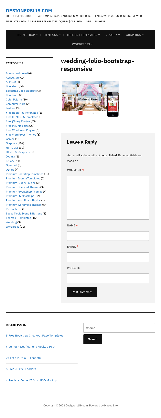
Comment (75, 170)
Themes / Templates (82, 35)
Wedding (11, 222)
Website (73, 268)
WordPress (81, 44)
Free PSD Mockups (17, 126)
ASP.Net (11, 82)
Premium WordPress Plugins (23, 200)
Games (10, 139)
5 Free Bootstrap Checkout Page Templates (34, 335)
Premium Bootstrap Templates (24, 174)
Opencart (11, 165)
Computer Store (16, 104)
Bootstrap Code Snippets (21, 90)
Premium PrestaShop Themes (24, 191)
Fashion (11, 108)
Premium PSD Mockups (20, 196)
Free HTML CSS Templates (22, 117)
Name (72, 225)
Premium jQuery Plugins (21, 183)
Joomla (10, 156)
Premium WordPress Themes (24, 204)
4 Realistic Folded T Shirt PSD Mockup (31, 380)
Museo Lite (111, 405)
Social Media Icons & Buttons (24, 213)
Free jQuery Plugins (18, 121)
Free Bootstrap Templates (22, 112)
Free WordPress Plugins (20, 130)
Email (72, 246)
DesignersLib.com (29, 10)
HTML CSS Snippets (18, 152)
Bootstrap (26, 35)
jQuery (111, 35)
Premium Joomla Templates (23, 178)
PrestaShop (13, 209)
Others (10, 169)
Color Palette (14, 99)
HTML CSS (51, 35)
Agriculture (13, 77)
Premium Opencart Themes (23, 187)
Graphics (133, 35)
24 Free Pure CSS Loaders (23, 358)
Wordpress (12, 226)
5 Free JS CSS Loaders (21, 369)
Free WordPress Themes (21, 134)
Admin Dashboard (17, 73)
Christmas (12, 95)
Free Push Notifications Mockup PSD (30, 346)
